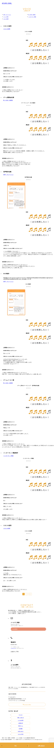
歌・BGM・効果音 (31, 14)
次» (30, 594)
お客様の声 (20, 723)
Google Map (27, 704)
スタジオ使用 (5, 18)
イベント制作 (5, 16)
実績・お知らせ (20, 717)
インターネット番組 (32, 16)
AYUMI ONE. (7, 3)
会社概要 (20, 728)
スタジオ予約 (20, 734)
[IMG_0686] (16, 208)
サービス (20, 714)
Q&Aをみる (14, 671)
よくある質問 (20, 720)
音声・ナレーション (7, 14)
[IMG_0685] (16, 316)
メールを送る (14, 629)
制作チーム (20, 725)
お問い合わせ (20, 731)
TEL (15, 745)
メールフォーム (13, 648)
